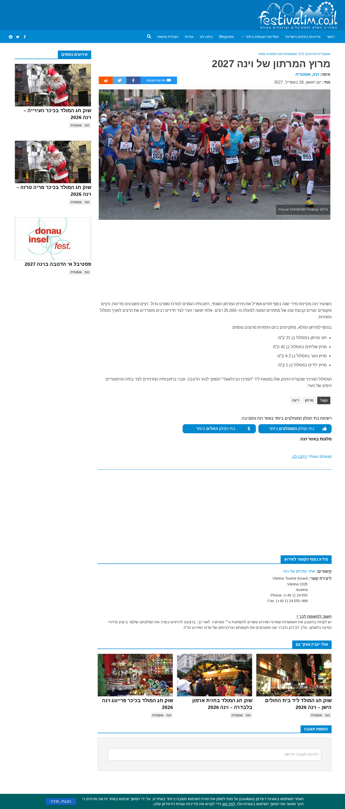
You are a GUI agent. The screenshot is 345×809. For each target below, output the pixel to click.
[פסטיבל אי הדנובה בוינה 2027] (53, 238)
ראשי (331, 37)
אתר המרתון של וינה (299, 571)
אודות (189, 37)
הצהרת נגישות (167, 37)
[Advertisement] (99, 14)
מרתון (309, 400)
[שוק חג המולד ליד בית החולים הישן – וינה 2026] (294, 675)
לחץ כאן (228, 804)
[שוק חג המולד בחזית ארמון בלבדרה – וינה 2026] (214, 675)
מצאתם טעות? (311, 456)
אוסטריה (76, 125)
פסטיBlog (226, 37)
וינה (87, 125)
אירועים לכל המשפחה (300, 54)
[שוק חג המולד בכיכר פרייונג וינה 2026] (135, 675)
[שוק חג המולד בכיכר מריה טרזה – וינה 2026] (53, 161)
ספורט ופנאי (267, 54)
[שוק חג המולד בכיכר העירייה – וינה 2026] (53, 85)
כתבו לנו (206, 37)
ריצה (295, 400)
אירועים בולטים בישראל (303, 37)
